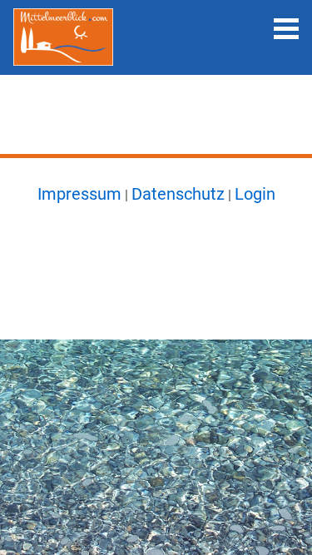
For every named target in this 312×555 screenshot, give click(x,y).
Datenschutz (178, 194)
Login (255, 194)
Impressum (79, 194)
